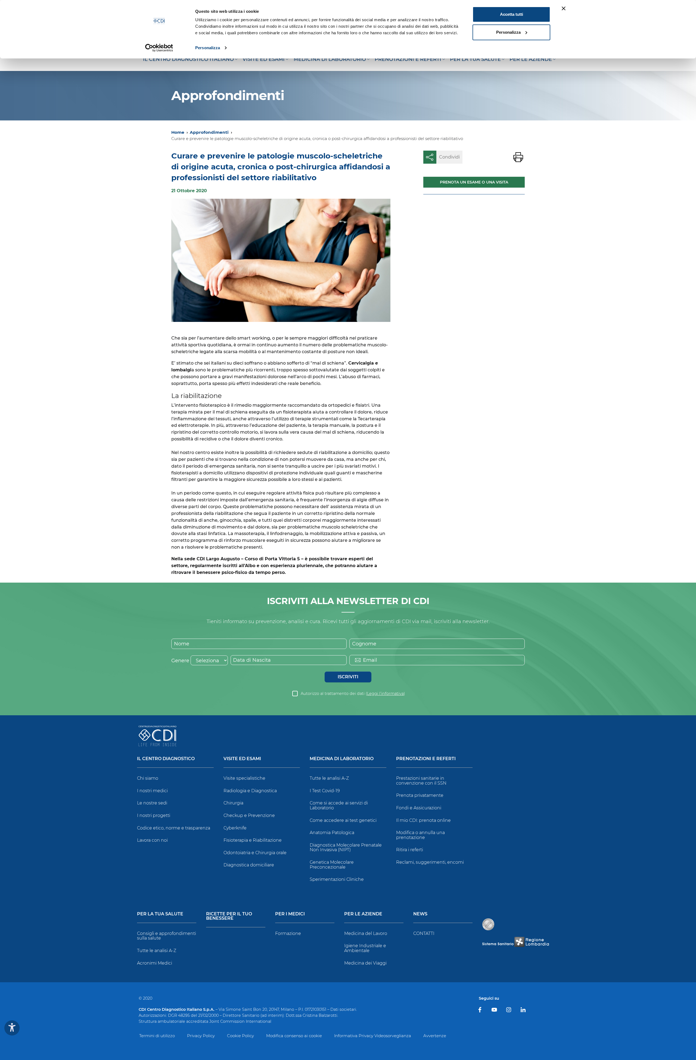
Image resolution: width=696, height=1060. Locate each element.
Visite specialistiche (244, 778)
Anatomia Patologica (332, 832)
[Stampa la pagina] (518, 157)
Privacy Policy (201, 1035)
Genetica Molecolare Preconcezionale (332, 865)
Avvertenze (434, 1035)
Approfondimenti (209, 132)
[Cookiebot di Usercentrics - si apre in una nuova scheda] (159, 48)
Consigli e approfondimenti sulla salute (166, 936)
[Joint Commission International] (488, 924)
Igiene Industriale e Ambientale (365, 948)
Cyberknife (235, 828)
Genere (180, 661)
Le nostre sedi (152, 803)
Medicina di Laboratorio (342, 759)
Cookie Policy (240, 1035)
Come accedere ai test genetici (343, 820)
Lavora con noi (152, 840)
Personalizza (207, 47)
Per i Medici (290, 914)
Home (177, 132)
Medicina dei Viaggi (365, 963)
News (420, 914)
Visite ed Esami (242, 759)
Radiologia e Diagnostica (250, 790)
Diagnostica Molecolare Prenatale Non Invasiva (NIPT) (346, 848)
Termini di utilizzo (157, 1035)
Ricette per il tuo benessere (229, 916)
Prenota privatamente (419, 795)
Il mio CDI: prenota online (423, 820)
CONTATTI (423, 933)
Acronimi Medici (154, 963)
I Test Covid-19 (325, 790)
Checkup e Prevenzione (249, 815)
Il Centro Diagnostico (166, 759)
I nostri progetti (153, 815)
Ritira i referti (409, 849)
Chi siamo (147, 778)
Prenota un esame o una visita (474, 182)
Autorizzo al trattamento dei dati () (353, 693)
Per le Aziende (363, 914)
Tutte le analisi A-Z (329, 778)
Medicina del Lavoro (365, 933)
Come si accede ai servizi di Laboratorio (339, 805)
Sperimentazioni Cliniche (337, 879)
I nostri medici (152, 790)
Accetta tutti (511, 14)
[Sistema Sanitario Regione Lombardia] (515, 942)
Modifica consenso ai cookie (294, 1035)
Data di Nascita (252, 660)
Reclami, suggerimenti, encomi (430, 862)
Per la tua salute (160, 914)
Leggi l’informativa (385, 693)
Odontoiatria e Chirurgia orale (255, 852)
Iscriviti (348, 676)
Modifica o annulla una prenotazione (420, 835)
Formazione (288, 933)
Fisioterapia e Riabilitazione (252, 840)
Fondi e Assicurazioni (418, 807)
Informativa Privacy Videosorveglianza (372, 1035)
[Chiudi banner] (564, 8)
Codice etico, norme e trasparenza (173, 828)
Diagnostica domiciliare (248, 865)
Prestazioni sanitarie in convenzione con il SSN (421, 781)
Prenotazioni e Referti (426, 759)
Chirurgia (233, 803)
